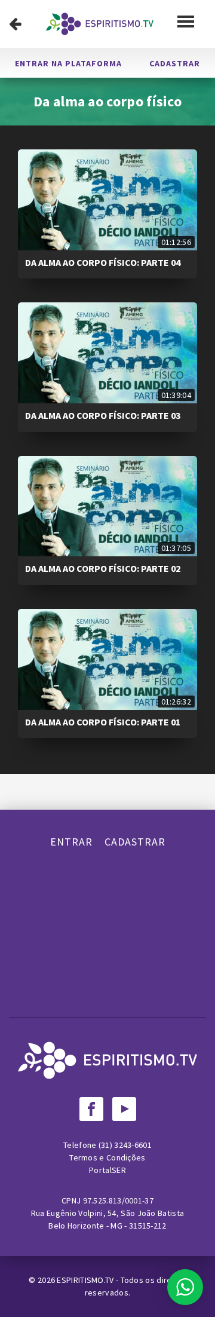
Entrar (71, 842)
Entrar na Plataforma (68, 63)
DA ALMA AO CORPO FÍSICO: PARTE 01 (102, 722)
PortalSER (107, 1170)
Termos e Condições (107, 1157)
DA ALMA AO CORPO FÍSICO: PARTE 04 (102, 262)
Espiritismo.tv (86, 1280)
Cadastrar (174, 63)
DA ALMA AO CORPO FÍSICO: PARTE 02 (102, 568)
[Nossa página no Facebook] (91, 1109)
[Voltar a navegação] (15, 24)
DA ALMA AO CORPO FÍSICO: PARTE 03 (102, 415)
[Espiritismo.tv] (99, 24)
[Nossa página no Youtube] (124, 1109)
